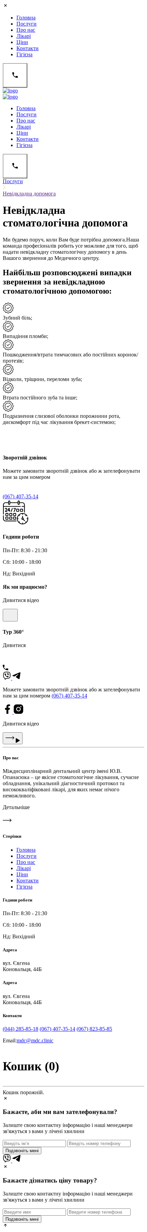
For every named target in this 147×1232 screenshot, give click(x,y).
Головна (26, 17)
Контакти (27, 48)
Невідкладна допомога (29, 193)
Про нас (25, 30)
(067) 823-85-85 (94, 1029)
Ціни (22, 42)
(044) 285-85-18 (20, 1029)
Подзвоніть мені (22, 1150)
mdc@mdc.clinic (35, 1040)
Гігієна (24, 54)
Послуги (26, 24)
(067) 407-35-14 (20, 496)
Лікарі (23, 36)
